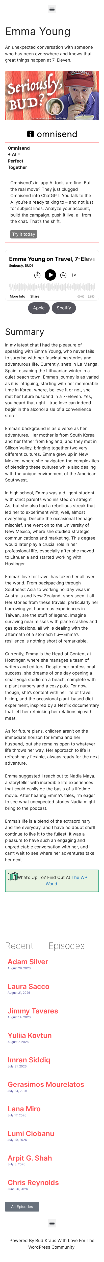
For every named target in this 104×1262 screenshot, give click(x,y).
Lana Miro (24, 1109)
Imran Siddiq (29, 1060)
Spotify (64, 307)
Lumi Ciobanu (31, 1133)
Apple (39, 307)
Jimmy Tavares (33, 1011)
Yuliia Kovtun (30, 1035)
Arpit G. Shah (30, 1158)
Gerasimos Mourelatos (46, 1084)
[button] (52, 9)
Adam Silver (28, 961)
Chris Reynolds (33, 1182)
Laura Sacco (28, 986)
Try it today (23, 234)
